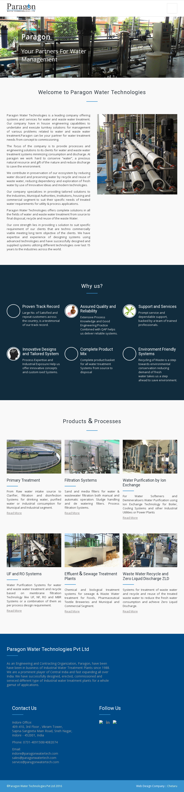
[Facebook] (119, 786)
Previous (8, 45)
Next (176, 45)
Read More (14, 513)
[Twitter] (126, 786)
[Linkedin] (132, 786)
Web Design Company (150, 786)
